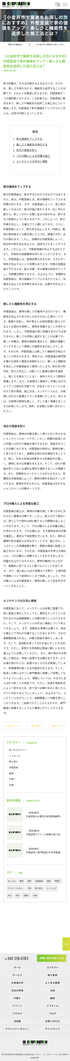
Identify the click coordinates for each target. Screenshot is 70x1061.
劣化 (10, 895)
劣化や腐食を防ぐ (26, 150)
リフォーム (14, 755)
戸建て (12, 779)
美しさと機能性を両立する (32, 144)
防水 (18, 895)
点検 (11, 785)
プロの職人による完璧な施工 (33, 156)
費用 (21, 881)
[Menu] (65, 4)
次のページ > (57, 725)
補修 (49, 881)
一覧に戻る (35, 725)
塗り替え (13, 761)
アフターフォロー (15, 888)
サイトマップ (52, 1028)
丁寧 (29, 888)
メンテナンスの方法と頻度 (32, 161)
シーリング (51, 888)
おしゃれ (12, 881)
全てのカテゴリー (18, 749)
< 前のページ (12, 725)
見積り (26, 895)
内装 (35, 895)
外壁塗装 (13, 767)
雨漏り (58, 881)
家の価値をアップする (29, 139)
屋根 (11, 773)
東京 (29, 881)
